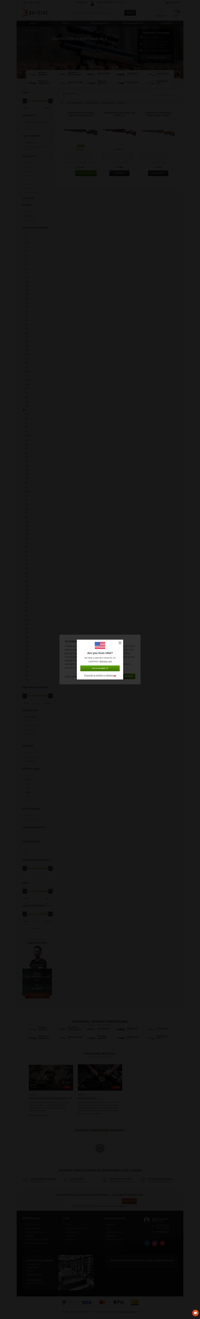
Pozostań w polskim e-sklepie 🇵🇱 (100, 675)
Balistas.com (106, 661)
